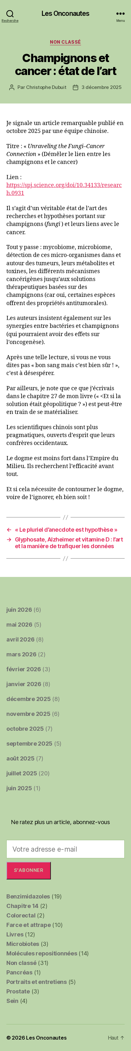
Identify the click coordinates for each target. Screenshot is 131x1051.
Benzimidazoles (28, 896)
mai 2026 (19, 624)
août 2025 (20, 758)
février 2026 (23, 669)
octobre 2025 (25, 728)
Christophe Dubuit (46, 87)
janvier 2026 (23, 684)
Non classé (65, 42)
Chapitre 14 (22, 906)
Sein (12, 1001)
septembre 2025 (29, 743)
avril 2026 (20, 639)
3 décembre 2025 (101, 87)
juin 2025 (19, 788)
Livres (14, 934)
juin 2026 (19, 609)
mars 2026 (21, 654)
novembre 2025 (28, 713)
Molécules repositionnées (41, 953)
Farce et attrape (28, 925)
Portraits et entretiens (36, 982)
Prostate (18, 991)
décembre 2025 (28, 699)
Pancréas (19, 972)
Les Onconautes (66, 13)
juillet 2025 (21, 773)
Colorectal (20, 915)
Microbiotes (22, 944)
